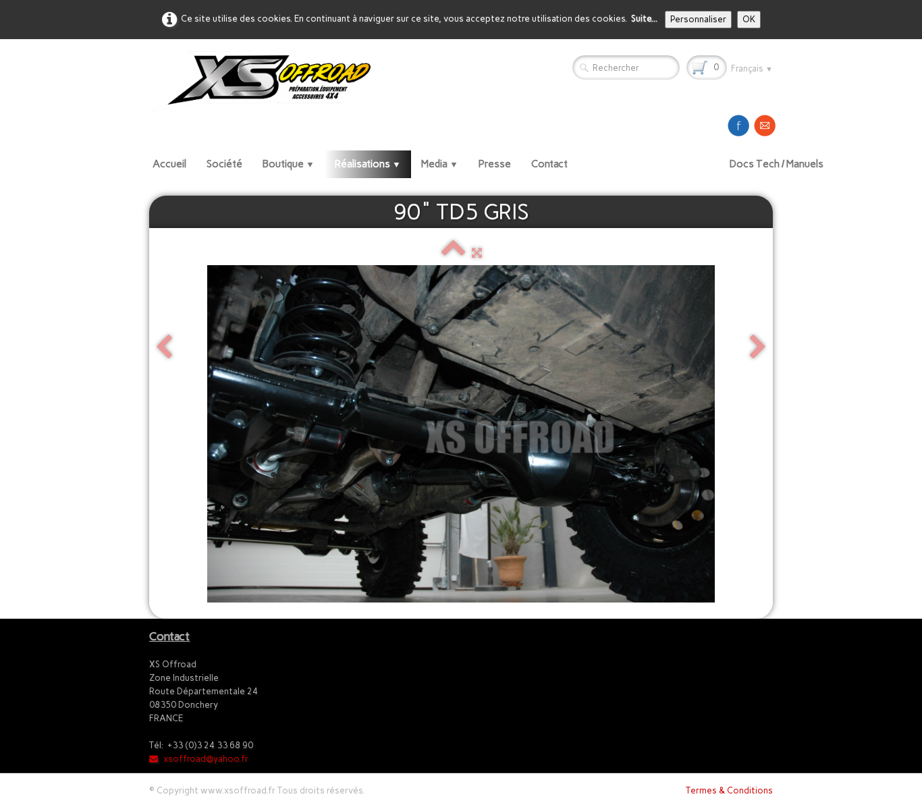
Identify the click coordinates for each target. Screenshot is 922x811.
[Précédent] (164, 348)
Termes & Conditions (729, 790)
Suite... (644, 18)
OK (748, 19)
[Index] (453, 253)
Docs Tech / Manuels (776, 164)
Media (439, 164)
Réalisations (368, 164)
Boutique (289, 164)
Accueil (169, 164)
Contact (549, 164)
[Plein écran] (477, 253)
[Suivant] (758, 348)
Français (752, 68)
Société (224, 164)
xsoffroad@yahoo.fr (205, 759)
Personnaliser (698, 19)
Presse (495, 164)
